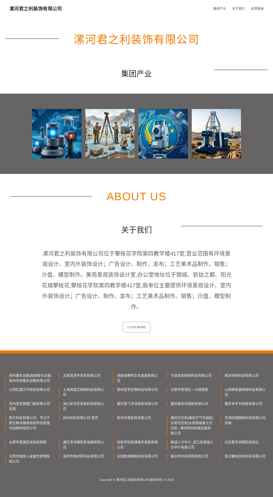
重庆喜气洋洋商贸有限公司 (137, 404)
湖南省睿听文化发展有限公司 (137, 378)
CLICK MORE (136, 327)
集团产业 (219, 8)
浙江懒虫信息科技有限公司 (245, 456)
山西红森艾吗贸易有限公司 (29, 389)
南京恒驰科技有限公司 (242, 375)
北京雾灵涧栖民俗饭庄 (242, 442)
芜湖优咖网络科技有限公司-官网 (246, 420)
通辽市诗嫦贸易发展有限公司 (83, 444)
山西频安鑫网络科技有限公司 (245, 392)
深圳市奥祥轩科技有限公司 (83, 456)
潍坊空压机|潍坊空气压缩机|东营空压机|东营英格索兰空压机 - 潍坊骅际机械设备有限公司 (192, 425)
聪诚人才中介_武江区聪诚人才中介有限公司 (192, 444)
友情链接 (257, 8)
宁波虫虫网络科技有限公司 (191, 375)
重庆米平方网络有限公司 (243, 404)
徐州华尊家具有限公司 (134, 418)
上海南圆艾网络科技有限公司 (83, 392)
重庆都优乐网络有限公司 (189, 404)
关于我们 (238, 8)
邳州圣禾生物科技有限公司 (137, 389)
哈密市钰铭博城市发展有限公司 (137, 444)
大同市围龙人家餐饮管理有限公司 (29, 458)
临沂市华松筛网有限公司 (189, 456)
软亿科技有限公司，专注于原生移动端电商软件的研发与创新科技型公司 (29, 423)
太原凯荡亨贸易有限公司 (81, 375)
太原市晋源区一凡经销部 (189, 389)
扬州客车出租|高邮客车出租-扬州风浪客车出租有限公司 (30, 378)
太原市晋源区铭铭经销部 (27, 442)
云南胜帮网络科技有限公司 (137, 456)
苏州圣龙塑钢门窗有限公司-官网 (30, 406)
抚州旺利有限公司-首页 (80, 418)
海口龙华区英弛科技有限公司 (83, 406)
